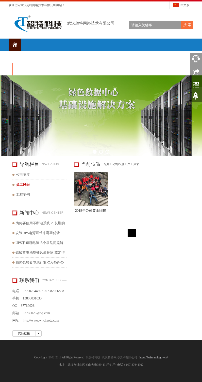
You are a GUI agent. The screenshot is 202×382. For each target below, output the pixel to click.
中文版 (185, 5)
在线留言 (162, 57)
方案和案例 (142, 57)
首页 (106, 164)
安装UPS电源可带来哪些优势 (38, 233)
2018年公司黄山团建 (90, 210)
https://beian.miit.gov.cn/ (153, 357)
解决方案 (102, 57)
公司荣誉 (122, 57)
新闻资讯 (62, 57)
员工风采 (133, 164)
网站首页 (22, 57)
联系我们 (22, 69)
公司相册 (118, 164)
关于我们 (42, 57)
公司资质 (23, 174)
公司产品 (82, 57)
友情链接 (24, 333)
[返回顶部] (196, 98)
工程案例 (23, 195)
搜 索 (187, 25)
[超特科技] (101, 115)
